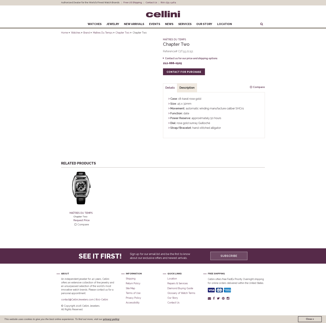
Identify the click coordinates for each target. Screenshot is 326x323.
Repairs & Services (177, 283)
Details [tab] (170, 87)
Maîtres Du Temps (103, 32)
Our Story (204, 24)
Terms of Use (133, 293)
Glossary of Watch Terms (181, 293)
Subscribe (229, 256)
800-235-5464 (168, 2)
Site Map (130, 288)
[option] (81, 199)
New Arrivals (134, 24)
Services (185, 24)
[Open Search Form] (261, 24)
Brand (86, 32)
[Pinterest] (223, 298)
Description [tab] (187, 87)
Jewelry (112, 24)
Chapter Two (122, 32)
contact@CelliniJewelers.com (77, 299)
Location (224, 24)
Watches (95, 24)
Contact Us (151, 2)
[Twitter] (218, 298)
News (169, 24)
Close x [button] (310, 319)
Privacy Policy (133, 297)
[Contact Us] (210, 298)
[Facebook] (214, 298)
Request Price (82, 220)
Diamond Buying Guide (180, 288)
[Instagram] (228, 298)
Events (154, 24)
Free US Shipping (132, 2)
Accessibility (133, 302)
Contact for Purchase (184, 72)
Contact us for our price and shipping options (191, 58)
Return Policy (133, 283)
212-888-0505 (172, 63)
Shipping (130, 278)
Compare (83, 224)
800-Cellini (102, 299)
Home (64, 32)
